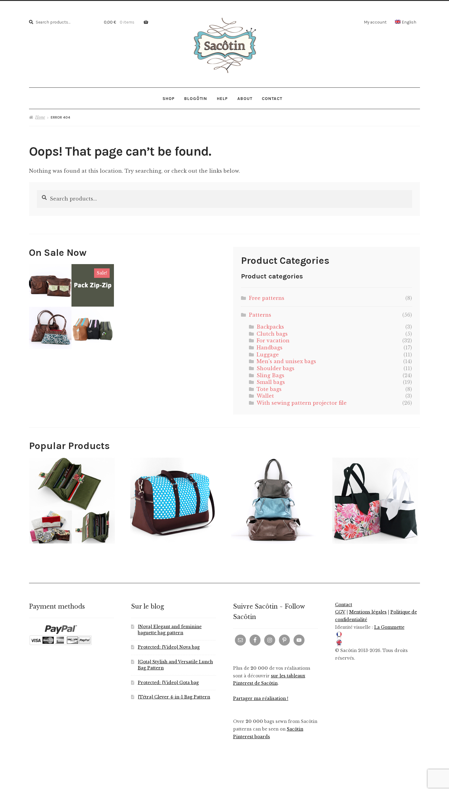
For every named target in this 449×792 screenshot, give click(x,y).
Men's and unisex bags (286, 361)
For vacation (273, 340)
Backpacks (270, 327)
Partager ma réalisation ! (260, 698)
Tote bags (269, 389)
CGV (340, 612)
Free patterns (266, 298)
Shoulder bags (275, 368)
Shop (168, 98)
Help (222, 98)
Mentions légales (368, 612)
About (244, 98)
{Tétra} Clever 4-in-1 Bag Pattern (174, 697)
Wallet (265, 396)
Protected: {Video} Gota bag (168, 682)
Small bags (271, 382)
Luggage (268, 355)
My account (375, 22)
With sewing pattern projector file (302, 403)
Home (40, 117)
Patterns (260, 315)
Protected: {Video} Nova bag (169, 647)
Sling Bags (270, 375)
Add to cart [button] (71, 306)
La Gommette (389, 627)
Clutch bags (272, 334)
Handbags (270, 347)
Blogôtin (195, 98)
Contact (272, 98)
